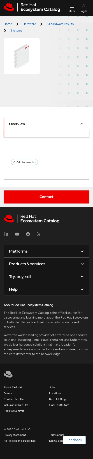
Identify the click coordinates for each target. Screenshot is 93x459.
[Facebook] (28, 235)
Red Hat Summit (14, 411)
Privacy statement (15, 435)
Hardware (29, 24)
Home (8, 24)
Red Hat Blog (57, 399)
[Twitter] (39, 235)
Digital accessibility (61, 441)
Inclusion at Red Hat (16, 405)
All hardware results (60, 24)
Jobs (52, 387)
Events (8, 393)
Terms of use (57, 435)
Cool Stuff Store (59, 405)
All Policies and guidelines (19, 441)
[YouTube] (17, 235)
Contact (46, 196)
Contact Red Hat (14, 399)
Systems (16, 30)
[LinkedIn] (6, 235)
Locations (55, 393)
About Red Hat (13, 387)
